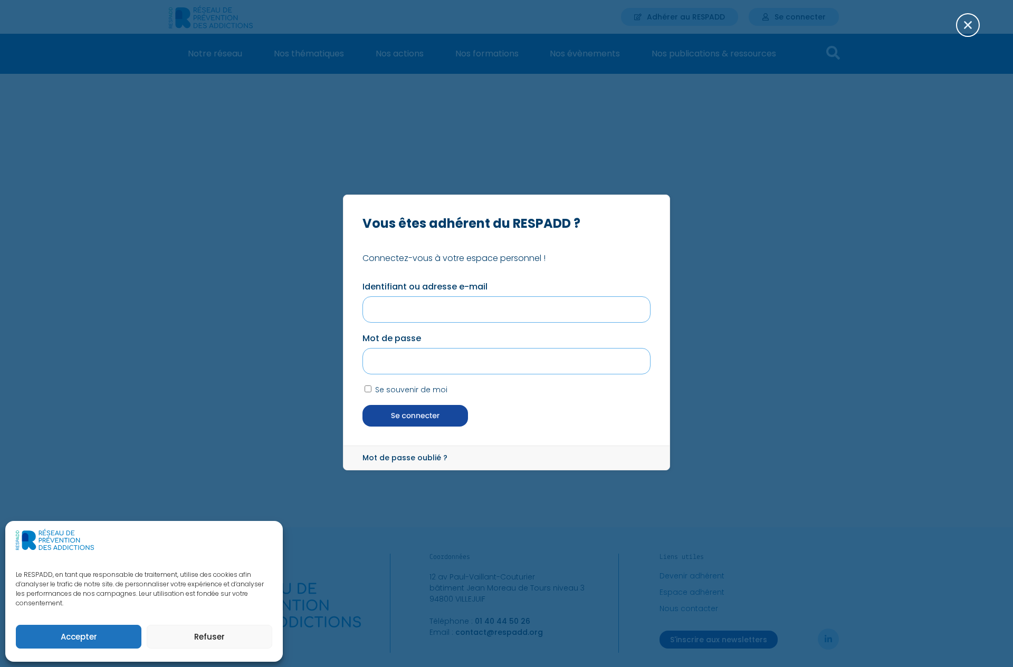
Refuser (209, 636)
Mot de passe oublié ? (404, 457)
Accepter (79, 636)
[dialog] (506, 333)
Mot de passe (391, 338)
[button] (974, 31)
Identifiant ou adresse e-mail (425, 287)
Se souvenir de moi (410, 389)
